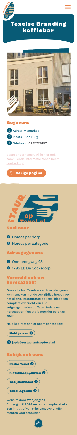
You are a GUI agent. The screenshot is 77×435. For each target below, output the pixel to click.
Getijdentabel (21, 382)
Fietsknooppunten (25, 373)
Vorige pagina (29, 172)
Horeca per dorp (26, 236)
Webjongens (36, 400)
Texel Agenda (20, 391)
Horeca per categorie (30, 243)
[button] (68, 7)
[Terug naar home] (12, 7)
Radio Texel (19, 364)
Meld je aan (19, 333)
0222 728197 (37, 143)
